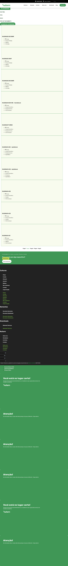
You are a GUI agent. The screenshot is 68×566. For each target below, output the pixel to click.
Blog (57, 5)
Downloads (51, 5)
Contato (37, 5)
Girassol (5, 279)
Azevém (5, 281)
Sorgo (4, 275)
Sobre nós (44, 5)
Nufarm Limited (31, 363)
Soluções (32, 5)
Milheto (4, 283)
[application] (27, 5)
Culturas (25, 5)
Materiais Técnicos (7, 325)
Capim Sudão (6, 290)
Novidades (5, 338)
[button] (5, 8)
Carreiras (5, 340)
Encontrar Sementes (8, 311)
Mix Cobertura (6, 285)
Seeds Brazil (39, 1)
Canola (4, 277)
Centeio (5, 287)
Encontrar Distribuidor (8, 313)
